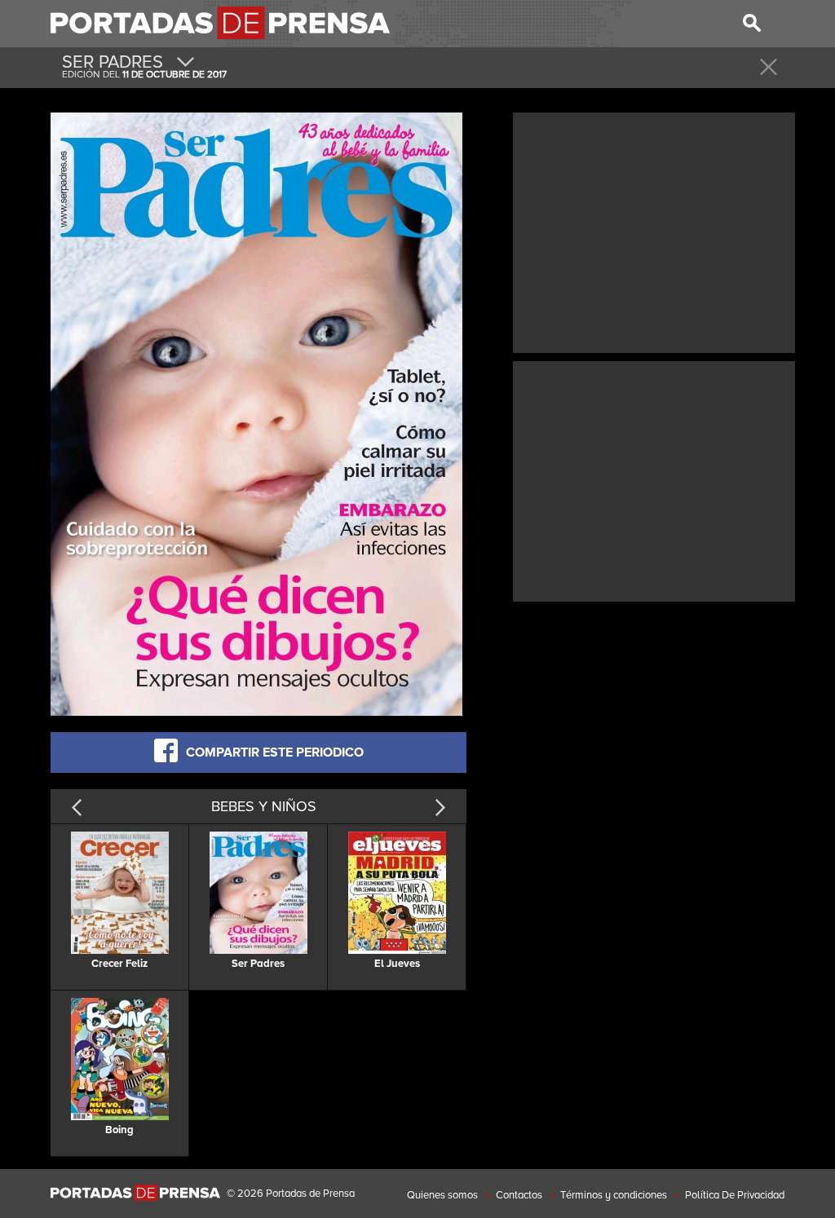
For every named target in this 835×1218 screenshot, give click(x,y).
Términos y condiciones (613, 1195)
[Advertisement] (654, 231)
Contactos (519, 1195)
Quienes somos (442, 1195)
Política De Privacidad (734, 1195)
